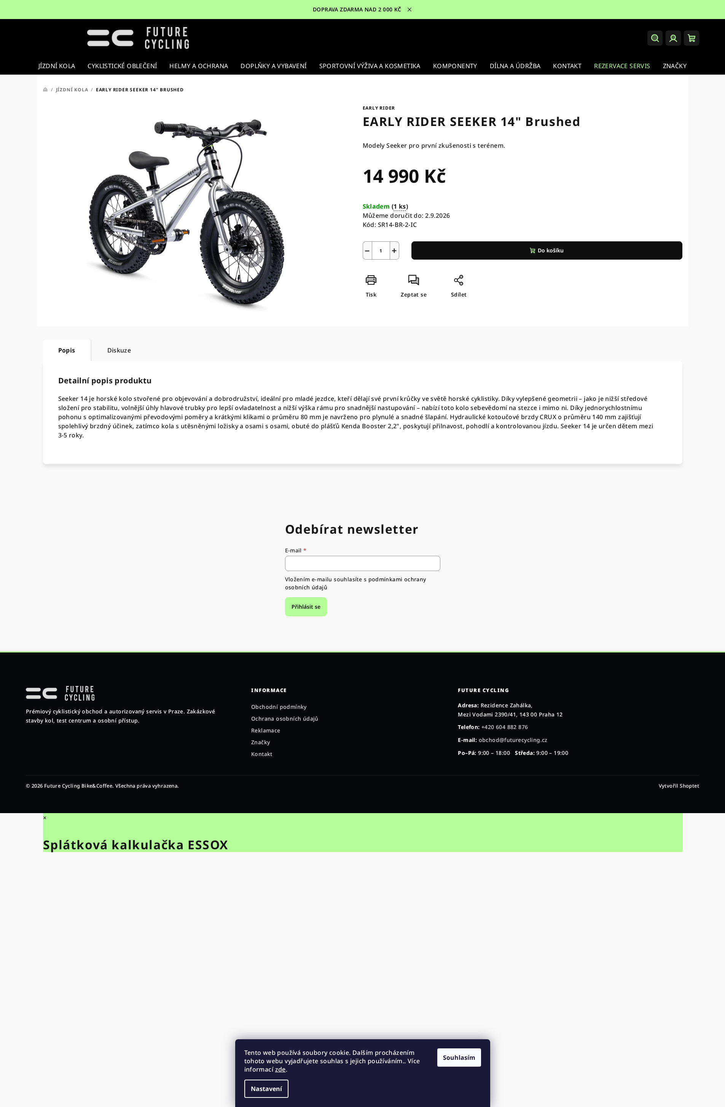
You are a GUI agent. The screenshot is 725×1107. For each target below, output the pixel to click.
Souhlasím (459, 1057)
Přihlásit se (306, 606)
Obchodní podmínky (279, 706)
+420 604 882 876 (504, 727)
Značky (260, 742)
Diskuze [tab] (119, 350)
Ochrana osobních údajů (285, 718)
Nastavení (266, 1089)
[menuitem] (56, 66)
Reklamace (265, 730)
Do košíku (551, 250)
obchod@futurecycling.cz (513, 739)
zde (280, 1069)
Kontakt (261, 754)
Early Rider (379, 108)
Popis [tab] (66, 350)
